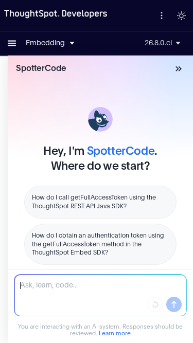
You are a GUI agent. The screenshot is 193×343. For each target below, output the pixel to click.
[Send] (174, 304)
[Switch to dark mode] (181, 15)
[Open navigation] (12, 43)
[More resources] (161, 15)
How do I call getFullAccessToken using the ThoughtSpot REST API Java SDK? (94, 201)
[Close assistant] (178, 69)
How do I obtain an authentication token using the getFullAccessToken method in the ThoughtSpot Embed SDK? (98, 244)
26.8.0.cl (158, 43)
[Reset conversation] (155, 304)
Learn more (115, 333)
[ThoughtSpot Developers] (55, 14)
